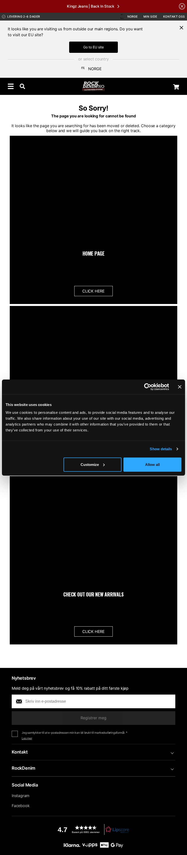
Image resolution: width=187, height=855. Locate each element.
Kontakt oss (174, 16)
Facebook (20, 805)
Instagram (20, 795)
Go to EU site (93, 47)
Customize (90, 464)
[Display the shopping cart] (176, 87)
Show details (161, 449)
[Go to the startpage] (93, 86)
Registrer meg (93, 717)
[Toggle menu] (11, 86)
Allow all (152, 464)
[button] (93, 829)
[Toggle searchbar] (22, 86)
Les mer (27, 738)
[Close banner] (179, 387)
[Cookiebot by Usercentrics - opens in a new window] (147, 387)
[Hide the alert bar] (182, 6)
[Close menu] (181, 27)
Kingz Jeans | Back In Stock (90, 6)
